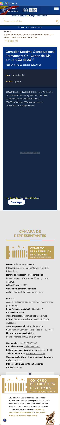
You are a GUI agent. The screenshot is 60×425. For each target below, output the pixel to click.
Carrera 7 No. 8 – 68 (43, 350)
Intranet (21, 27)
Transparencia (41, 16)
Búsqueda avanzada (34, 27)
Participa (32, 16)
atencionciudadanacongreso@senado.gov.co (26, 316)
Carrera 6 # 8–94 (14, 367)
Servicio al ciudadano (19, 16)
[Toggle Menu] (56, 8)
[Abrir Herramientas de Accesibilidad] (4, 420)
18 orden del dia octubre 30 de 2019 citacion (23, 198)
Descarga (16, 202)
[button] (57, 21)
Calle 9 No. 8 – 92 (14, 360)
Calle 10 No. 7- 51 (32, 346)
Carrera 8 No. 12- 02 (35, 353)
